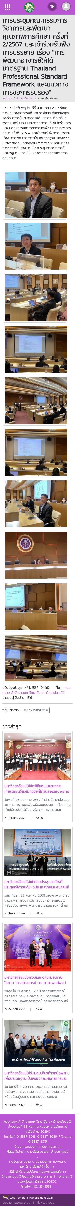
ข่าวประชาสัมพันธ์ (37, 710)
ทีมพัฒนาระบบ (46, 1203)
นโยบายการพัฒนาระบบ (16, 1203)
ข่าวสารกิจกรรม (25, 98)
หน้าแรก (7, 98)
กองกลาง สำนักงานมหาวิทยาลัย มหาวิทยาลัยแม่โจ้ (36, 690)
